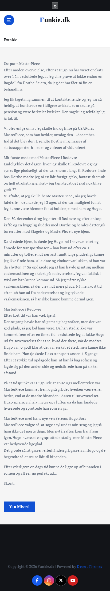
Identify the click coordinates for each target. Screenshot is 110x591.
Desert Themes (89, 566)
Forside (10, 39)
